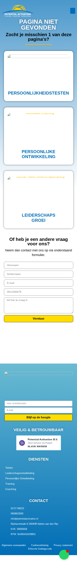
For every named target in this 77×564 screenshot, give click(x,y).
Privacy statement (63, 545)
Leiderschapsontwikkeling (19, 473)
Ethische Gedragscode (40, 548)
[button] (72, 11)
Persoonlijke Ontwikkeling (19, 478)
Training (10, 483)
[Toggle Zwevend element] (64, 555)
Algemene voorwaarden (14, 545)
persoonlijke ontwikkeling (39, 154)
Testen (9, 467)
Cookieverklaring (39, 545)
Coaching (10, 489)
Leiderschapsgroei (38, 218)
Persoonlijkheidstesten (38, 93)
